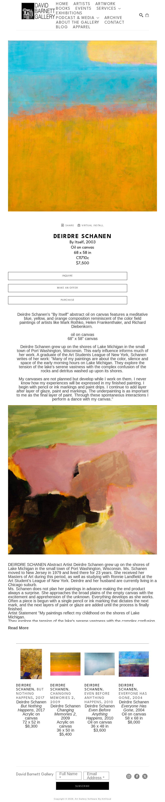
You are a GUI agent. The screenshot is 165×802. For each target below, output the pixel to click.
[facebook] (136, 776)
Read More (18, 628)
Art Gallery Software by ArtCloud (93, 799)
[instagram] (128, 776)
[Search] (141, 15)
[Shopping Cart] (147, 15)
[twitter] (144, 776)
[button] (109, 8)
